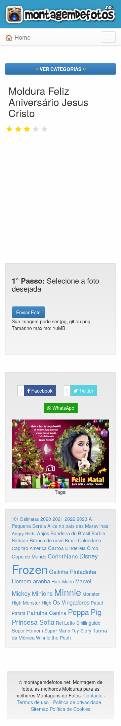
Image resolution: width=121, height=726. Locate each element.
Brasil (71, 540)
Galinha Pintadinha (72, 572)
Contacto (93, 695)
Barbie (98, 533)
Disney (88, 555)
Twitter (79, 390)
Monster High (37, 602)
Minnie (67, 591)
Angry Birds (24, 533)
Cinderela (75, 548)
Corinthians (63, 556)
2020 (45, 518)
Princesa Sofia (33, 622)
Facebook (35, 390)
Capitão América (29, 548)
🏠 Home (18, 37)
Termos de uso (33, 702)
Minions (42, 593)
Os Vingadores (71, 602)
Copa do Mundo (29, 556)
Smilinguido (88, 622)
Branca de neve (47, 540)
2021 (57, 518)
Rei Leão (65, 622)
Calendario (89, 540)
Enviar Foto (28, 312)
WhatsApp (62, 407)
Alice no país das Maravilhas (77, 525)
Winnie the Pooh (53, 637)
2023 (82, 518)
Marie (68, 581)
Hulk (56, 581)
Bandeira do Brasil (70, 533)
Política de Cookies (70, 708)
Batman (20, 540)
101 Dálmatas (25, 519)
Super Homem (27, 630)
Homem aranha (31, 581)
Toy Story (81, 630)
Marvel (83, 581)
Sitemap (39, 708)
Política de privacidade (77, 702)
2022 (70, 518)
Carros (56, 547)
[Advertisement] (60, 185)
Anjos (43, 533)
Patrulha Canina (47, 613)
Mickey (21, 593)
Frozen (30, 568)
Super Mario (57, 630)
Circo (92, 548)
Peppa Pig (85, 611)
